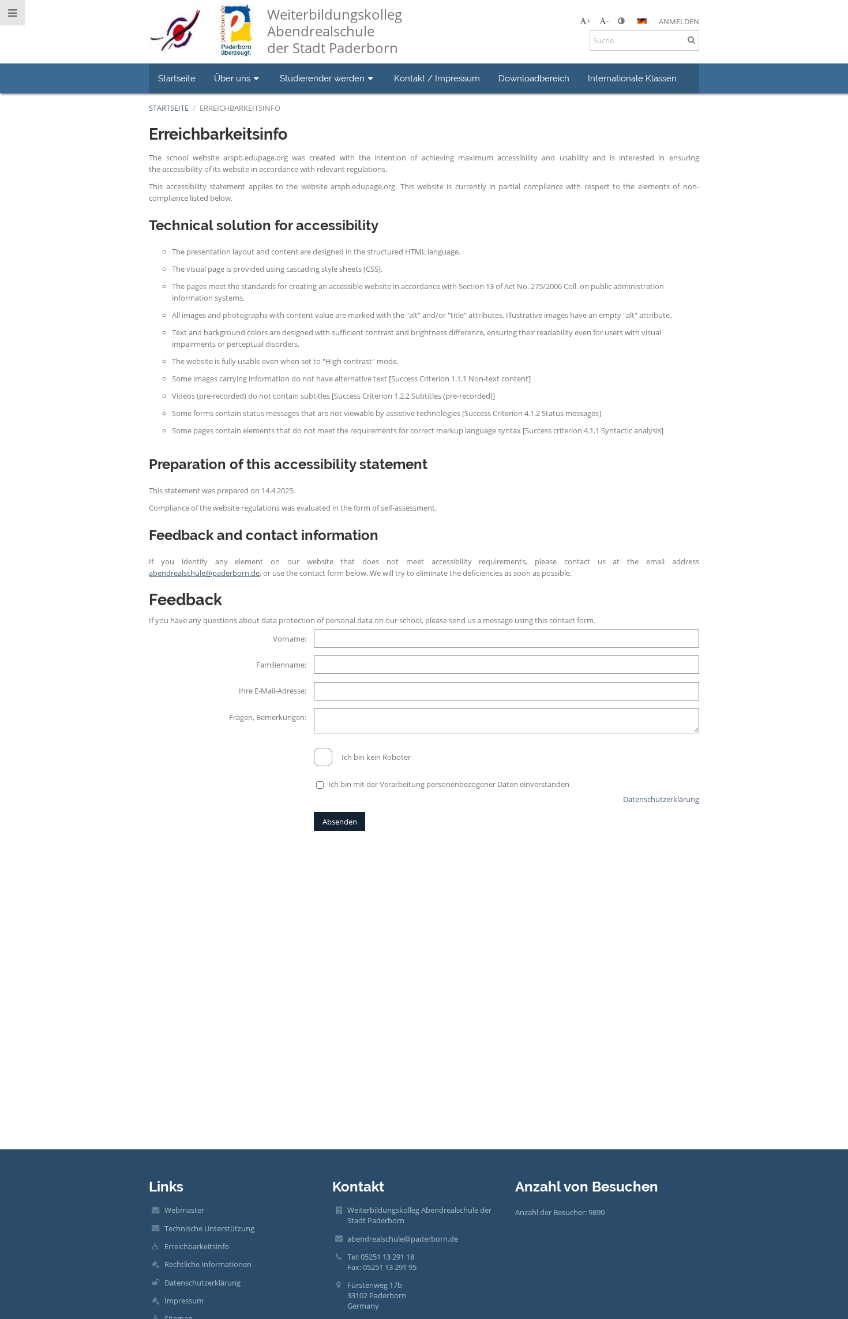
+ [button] (589, 21)
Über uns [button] (232, 78)
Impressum (184, 1300)
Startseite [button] (177, 78)
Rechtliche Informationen (208, 1264)
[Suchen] (691, 40)
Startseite (169, 108)
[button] (621, 21)
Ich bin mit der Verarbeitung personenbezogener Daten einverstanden (448, 784)
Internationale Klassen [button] (632, 78)
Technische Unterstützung (209, 1228)
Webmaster (184, 1210)
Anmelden (679, 21)
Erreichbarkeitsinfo (240, 108)
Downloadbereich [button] (533, 78)
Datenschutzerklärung (661, 799)
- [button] (607, 21)
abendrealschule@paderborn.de (204, 573)
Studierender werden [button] (322, 78)
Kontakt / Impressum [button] (437, 78)
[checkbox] (323, 757)
